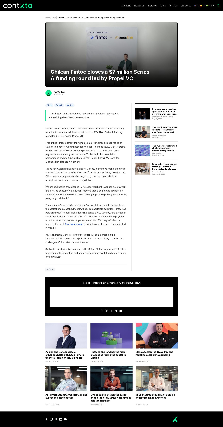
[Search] (218, 5)
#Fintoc (50, 269)
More (163, 5)
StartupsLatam (73, 224)
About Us (173, 5)
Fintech (59, 105)
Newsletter (139, 5)
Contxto (61, 92)
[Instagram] (107, 311)
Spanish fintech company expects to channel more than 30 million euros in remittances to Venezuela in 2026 (164, 132)
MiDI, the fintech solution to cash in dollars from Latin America (156, 396)
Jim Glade (158, 153)
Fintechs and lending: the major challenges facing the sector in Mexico (108, 355)
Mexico (70, 105)
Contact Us (186, 5)
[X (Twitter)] (111, 311)
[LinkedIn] (116, 311)
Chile (53, 18)
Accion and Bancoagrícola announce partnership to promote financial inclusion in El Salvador (64, 355)
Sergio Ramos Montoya (164, 117)
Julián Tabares (160, 135)
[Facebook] (102, 311)
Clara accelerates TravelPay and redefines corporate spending (154, 353)
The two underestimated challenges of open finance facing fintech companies (164, 149)
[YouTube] (121, 311)
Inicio (47, 18)
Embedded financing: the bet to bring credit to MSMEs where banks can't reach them (110, 398)
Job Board (126, 5)
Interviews (152, 5)
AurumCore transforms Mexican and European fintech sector (66, 396)
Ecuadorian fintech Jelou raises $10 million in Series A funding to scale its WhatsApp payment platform (164, 169)
